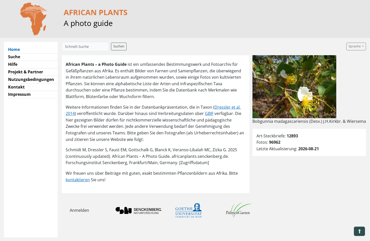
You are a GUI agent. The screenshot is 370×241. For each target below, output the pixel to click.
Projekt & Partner (25, 72)
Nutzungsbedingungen (31, 79)
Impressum (19, 94)
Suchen (118, 46)
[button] (359, 231)
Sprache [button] (355, 46)
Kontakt (16, 87)
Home (16, 49)
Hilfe (12, 64)
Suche (14, 56)
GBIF (209, 113)
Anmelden (79, 210)
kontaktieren (78, 180)
